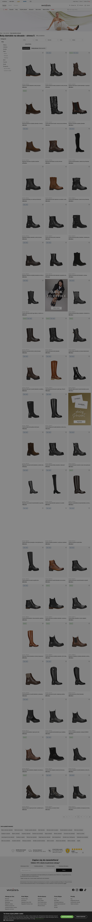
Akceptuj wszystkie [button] (67, 916)
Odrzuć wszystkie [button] (80, 916)
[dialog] (46, 461)
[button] (31, 920)
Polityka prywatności (39, 918)
